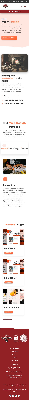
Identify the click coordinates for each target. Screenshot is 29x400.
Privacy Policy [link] (7, 389)
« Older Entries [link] (7, 319)
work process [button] (8, 38)
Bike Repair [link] (10, 248)
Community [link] (14, 360)
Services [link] (14, 354)
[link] (2, 1)
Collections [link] (14, 351)
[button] (10, 396)
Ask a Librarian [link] (15, 11)
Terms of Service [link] (16, 389)
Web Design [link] (8, 252)
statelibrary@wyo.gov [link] (21, 1)
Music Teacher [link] (12, 307)
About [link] (14, 357)
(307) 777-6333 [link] (8, 1)
